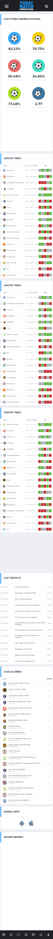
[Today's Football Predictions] (3, 934)
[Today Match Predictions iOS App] (31, 824)
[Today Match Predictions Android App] (21, 824)
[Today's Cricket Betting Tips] (11, 934)
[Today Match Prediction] (26, 5)
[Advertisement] (26, 130)
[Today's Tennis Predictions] (18, 934)
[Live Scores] (33, 934)
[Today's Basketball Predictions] (26, 934)
